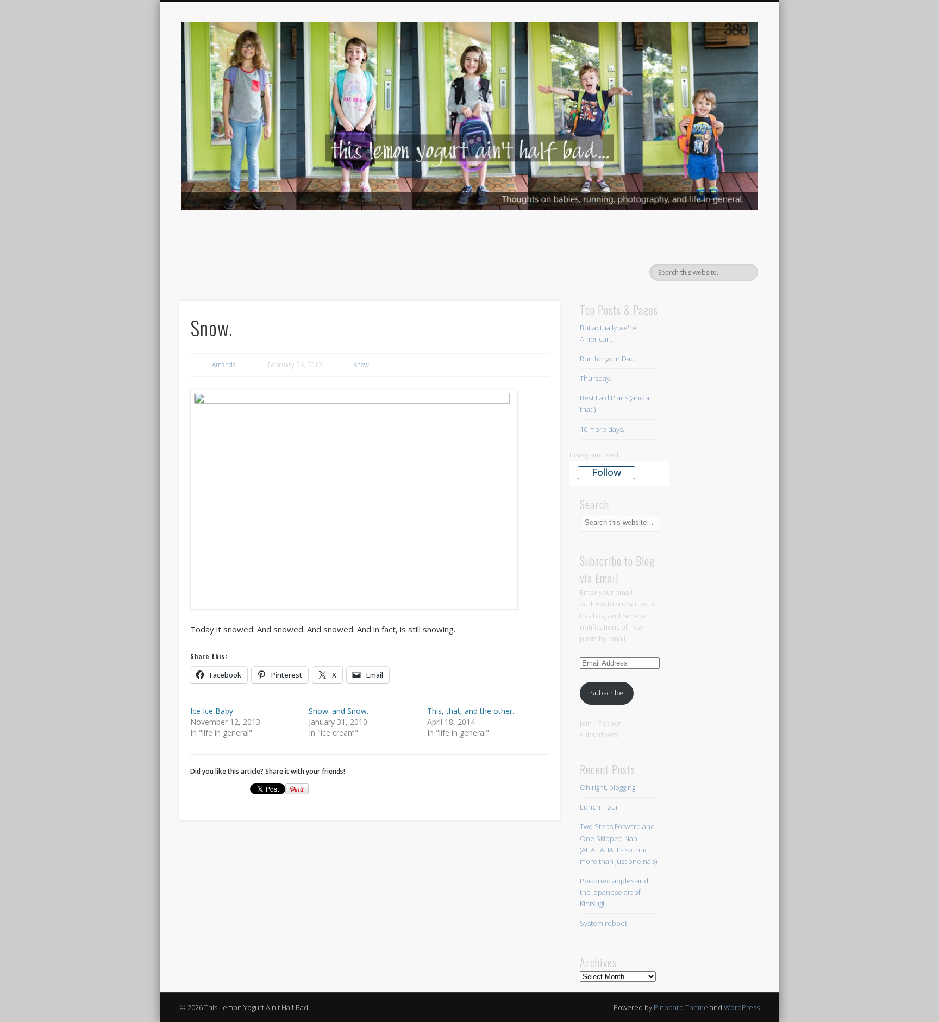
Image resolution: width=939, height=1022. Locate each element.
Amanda (224, 364)
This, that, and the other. (470, 711)
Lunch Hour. (600, 807)
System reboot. (605, 923)
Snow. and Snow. (338, 711)
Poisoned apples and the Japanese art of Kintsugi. (614, 892)
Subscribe (606, 693)
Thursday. (595, 378)
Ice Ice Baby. (212, 711)
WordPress (742, 1007)
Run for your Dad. (608, 358)
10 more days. (602, 429)
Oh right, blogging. (608, 787)
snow (361, 364)
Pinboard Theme (681, 1007)
